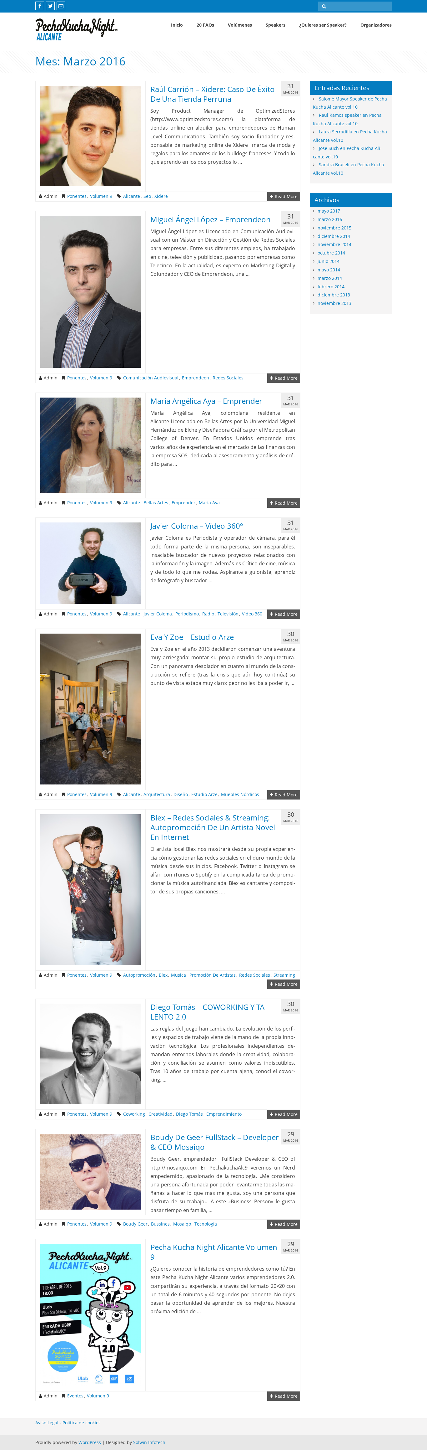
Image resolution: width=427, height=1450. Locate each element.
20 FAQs (205, 25)
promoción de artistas (212, 975)
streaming (284, 975)
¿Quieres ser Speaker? (323, 25)
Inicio (177, 25)
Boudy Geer (135, 1224)
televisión (228, 614)
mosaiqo (182, 1224)
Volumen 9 (101, 196)
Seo (147, 196)
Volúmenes (240, 25)
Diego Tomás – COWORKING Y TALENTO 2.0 (208, 1012)
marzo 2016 (330, 219)
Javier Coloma (157, 614)
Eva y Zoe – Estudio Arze (192, 637)
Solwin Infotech (149, 1442)
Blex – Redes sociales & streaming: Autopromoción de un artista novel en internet (212, 827)
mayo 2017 (329, 211)
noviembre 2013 (334, 303)
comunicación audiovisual (150, 378)
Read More (286, 196)
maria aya (209, 503)
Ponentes (77, 196)
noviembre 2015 (334, 228)
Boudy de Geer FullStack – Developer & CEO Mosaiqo (214, 1142)
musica (178, 975)
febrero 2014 (331, 287)
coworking (134, 1114)
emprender (183, 503)
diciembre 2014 (334, 236)
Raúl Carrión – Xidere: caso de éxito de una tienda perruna (212, 94)
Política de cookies (82, 1423)
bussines (160, 1224)
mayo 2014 (329, 270)
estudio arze (204, 794)
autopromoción (139, 975)
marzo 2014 (330, 278)
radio (208, 614)
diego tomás (189, 1114)
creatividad (160, 1114)
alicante (131, 196)
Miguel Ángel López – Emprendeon (210, 219)
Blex (163, 975)
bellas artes (155, 503)
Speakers (275, 25)
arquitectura (156, 794)
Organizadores (376, 25)
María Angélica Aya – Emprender (206, 401)
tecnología (205, 1224)
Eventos (75, 1396)
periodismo (187, 614)
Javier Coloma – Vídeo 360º (196, 526)
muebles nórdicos (240, 794)
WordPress (89, 1442)
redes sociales (228, 378)
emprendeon (195, 378)
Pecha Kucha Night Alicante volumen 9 (213, 1252)
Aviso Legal (46, 1423)
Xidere (161, 196)
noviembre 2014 (334, 244)
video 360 (252, 614)
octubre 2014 (331, 253)
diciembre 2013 (334, 295)
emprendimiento (224, 1114)
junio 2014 (328, 261)
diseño (180, 794)
